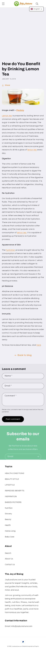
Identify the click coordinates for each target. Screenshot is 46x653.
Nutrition (9, 508)
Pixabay (20, 110)
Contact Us (10, 564)
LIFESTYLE (10, 485)
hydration (10, 250)
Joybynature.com (17, 646)
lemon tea (32, 150)
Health (8, 525)
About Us (9, 559)
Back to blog (25, 355)
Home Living (10, 531)
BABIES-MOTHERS (13, 502)
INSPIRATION (11, 496)
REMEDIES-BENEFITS (14, 491)
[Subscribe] (38, 457)
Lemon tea (7, 116)
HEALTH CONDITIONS (14, 473)
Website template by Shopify (30, 646)
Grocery (8, 514)
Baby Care (9, 537)
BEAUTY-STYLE (12, 479)
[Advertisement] (23, 37)
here (39, 345)
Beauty (8, 519)
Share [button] (7, 85)
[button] (3, 4)
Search (8, 553)
